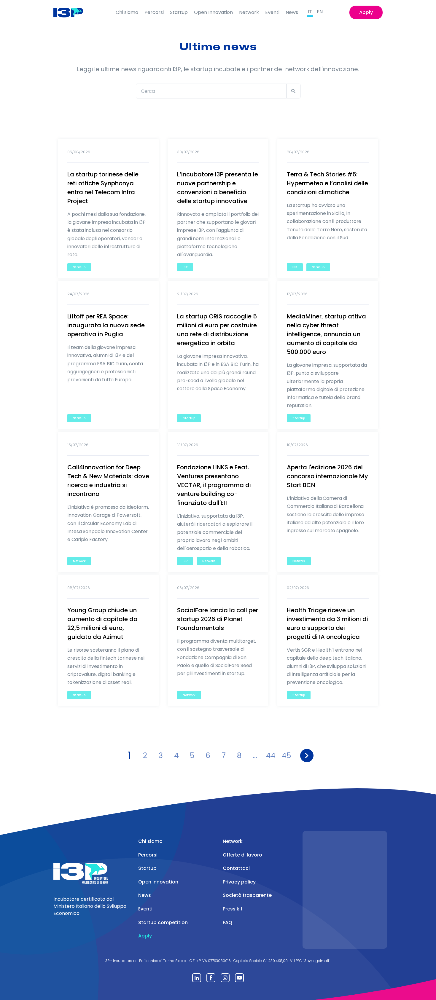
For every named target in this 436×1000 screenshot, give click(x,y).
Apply (366, 12)
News (292, 12)
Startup (179, 12)
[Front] (72, 12)
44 (271, 755)
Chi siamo (127, 12)
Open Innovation (213, 12)
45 (286, 755)
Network (249, 12)
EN (320, 11)
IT (310, 11)
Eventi (272, 12)
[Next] (307, 755)
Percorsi (154, 12)
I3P (185, 267)
